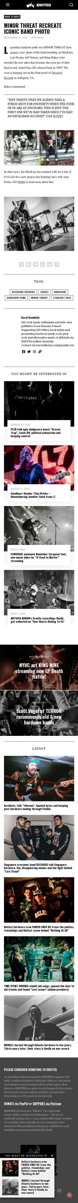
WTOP (57, 116)
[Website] (39, 351)
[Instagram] (34, 351)
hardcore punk (16, 297)
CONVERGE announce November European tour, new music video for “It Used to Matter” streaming (39, 557)
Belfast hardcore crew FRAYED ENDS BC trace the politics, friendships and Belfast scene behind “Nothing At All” (36, 1168)
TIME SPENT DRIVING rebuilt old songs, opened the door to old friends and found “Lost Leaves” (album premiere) (39, 987)
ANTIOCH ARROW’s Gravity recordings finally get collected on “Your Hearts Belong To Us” (38, 619)
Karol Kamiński (30, 317)
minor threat (39, 297)
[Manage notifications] (69, 1195)
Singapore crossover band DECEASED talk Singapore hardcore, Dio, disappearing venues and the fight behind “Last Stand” (38, 868)
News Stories (12, 16)
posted (13, 52)
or (30, 1103)
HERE (21, 182)
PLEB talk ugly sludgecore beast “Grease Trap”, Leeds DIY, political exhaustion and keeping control (35, 432)
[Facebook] (21, 264)
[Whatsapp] (42, 264)
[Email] (56, 264)
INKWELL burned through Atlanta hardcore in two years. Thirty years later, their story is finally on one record (35, 1186)
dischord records (23, 291)
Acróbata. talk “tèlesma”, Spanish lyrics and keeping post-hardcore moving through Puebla (36, 807)
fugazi (44, 291)
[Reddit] (49, 264)
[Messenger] (28, 264)
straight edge (62, 297)
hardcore (60, 291)
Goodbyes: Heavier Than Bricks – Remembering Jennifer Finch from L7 (33, 495)
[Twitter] (35, 264)
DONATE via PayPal (16, 1103)
